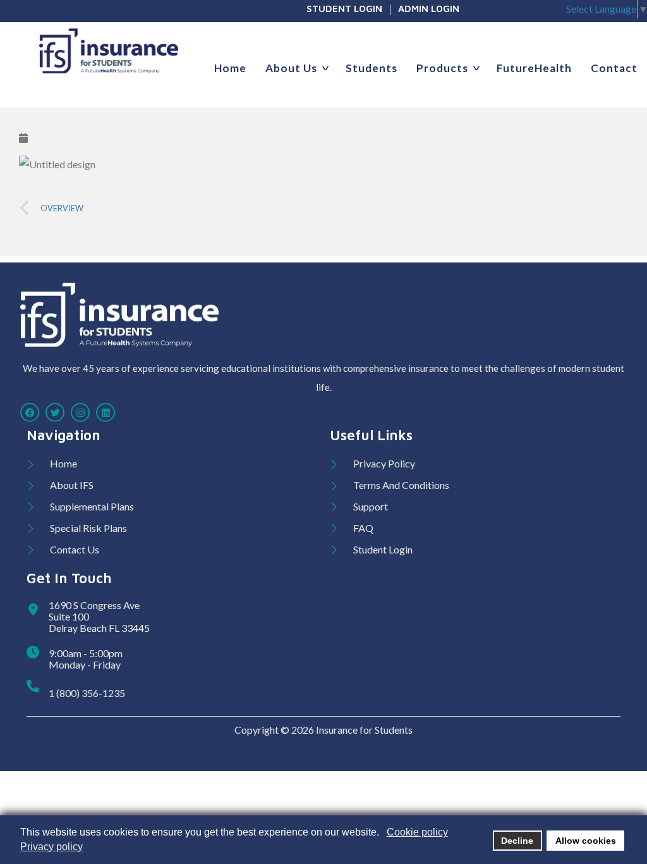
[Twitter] (54, 412)
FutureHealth (534, 68)
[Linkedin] (105, 412)
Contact (614, 68)
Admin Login (428, 8)
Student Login (344, 8)
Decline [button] (517, 841)
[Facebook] (29, 412)
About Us (291, 68)
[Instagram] (80, 412)
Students (371, 68)
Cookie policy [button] (417, 832)
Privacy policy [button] (51, 846)
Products (442, 68)
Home (230, 68)
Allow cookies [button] (585, 841)
